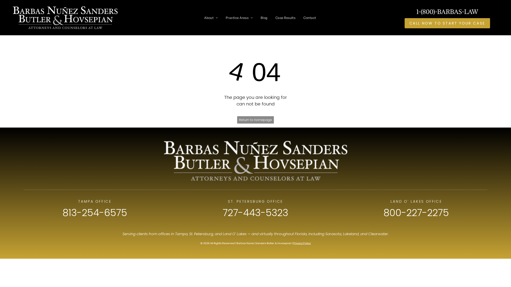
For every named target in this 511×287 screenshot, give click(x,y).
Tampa (181, 233)
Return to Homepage (255, 120)
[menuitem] (211, 17)
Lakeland (351, 233)
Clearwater (378, 233)
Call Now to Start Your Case (447, 23)
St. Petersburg (201, 233)
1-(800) (425, 11)
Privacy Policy (302, 243)
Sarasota (333, 233)
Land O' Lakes (235, 233)
